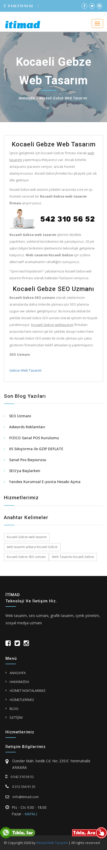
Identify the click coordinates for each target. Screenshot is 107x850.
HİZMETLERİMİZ (22, 699)
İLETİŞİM (16, 717)
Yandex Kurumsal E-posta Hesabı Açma (45, 481)
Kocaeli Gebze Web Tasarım (63, 98)
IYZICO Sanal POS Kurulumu (34, 437)
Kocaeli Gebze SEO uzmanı (26, 557)
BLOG (14, 708)
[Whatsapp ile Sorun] (17, 832)
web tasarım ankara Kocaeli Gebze (32, 547)
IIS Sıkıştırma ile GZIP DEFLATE (36, 448)
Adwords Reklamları (27, 426)
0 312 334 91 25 (23, 786)
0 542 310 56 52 (20, 6)
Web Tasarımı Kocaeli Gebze (73, 557)
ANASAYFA (18, 672)
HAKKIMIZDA (19, 681)
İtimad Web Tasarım (52, 842)
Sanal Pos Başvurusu (27, 459)
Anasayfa (27, 98)
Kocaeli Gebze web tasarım (27, 537)
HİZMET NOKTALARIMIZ (27, 690)
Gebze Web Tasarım (25, 370)
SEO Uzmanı (20, 415)
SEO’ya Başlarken (24, 470)
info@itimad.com (25, 796)
